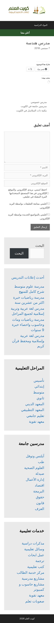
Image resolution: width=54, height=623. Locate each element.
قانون (40, 503)
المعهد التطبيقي (32, 410)
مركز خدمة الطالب (30, 572)
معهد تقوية (36, 421)
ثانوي (40, 398)
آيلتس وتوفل (35, 456)
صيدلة (39, 473)
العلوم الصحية (34, 468)
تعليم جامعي (35, 416)
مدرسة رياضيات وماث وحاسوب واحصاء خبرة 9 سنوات (28, 324)
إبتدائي (39, 386)
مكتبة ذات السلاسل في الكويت (31, 110)
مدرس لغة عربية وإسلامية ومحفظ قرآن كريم (28, 341)
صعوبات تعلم (34, 601)
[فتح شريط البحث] (4, 26)
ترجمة (39, 561)
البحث (39, 245)
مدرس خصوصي (39, 102)
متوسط (38, 392)
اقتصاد (39, 485)
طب (41, 462)
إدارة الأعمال (35, 479)
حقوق (40, 497)
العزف (39, 509)
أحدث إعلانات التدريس (27, 277)
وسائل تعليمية (34, 549)
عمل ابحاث (36, 555)
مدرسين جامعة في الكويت (34, 106)
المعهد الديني (34, 404)
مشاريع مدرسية (33, 578)
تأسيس (39, 380)
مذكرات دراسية (33, 543)
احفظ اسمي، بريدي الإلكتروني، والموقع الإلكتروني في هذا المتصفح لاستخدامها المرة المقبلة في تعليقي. (27, 193)
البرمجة (38, 491)
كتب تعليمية (35, 567)
